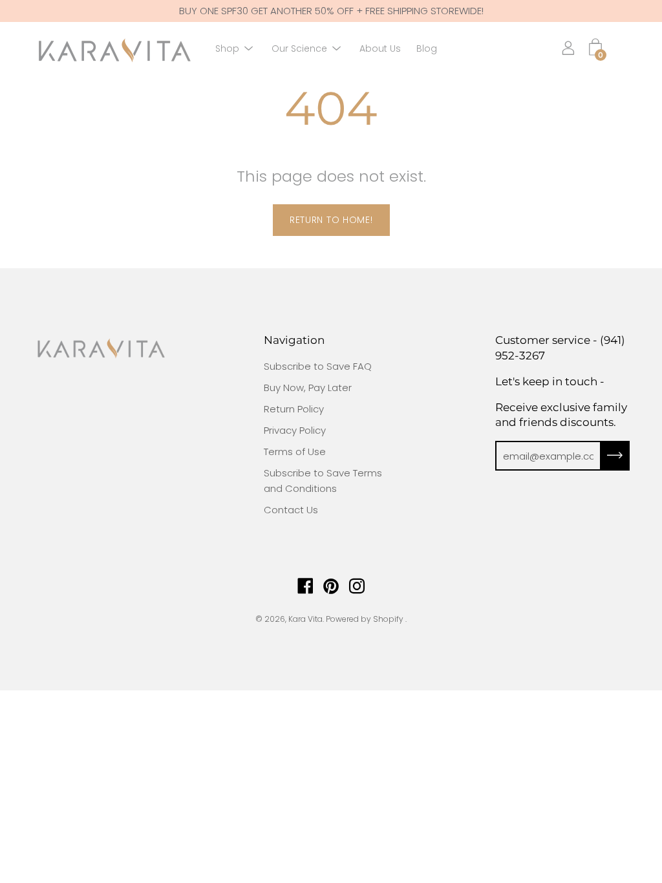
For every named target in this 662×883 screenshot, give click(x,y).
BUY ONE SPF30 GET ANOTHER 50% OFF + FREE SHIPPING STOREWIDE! (331, 10)
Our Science (299, 48)
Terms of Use (295, 451)
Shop (227, 48)
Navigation (294, 340)
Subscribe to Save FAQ (318, 366)
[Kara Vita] (113, 49)
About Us (380, 48)
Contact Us (291, 509)
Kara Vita (305, 618)
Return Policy (294, 409)
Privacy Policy (295, 430)
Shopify (388, 618)
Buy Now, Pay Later (308, 387)
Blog (426, 48)
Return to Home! (331, 219)
